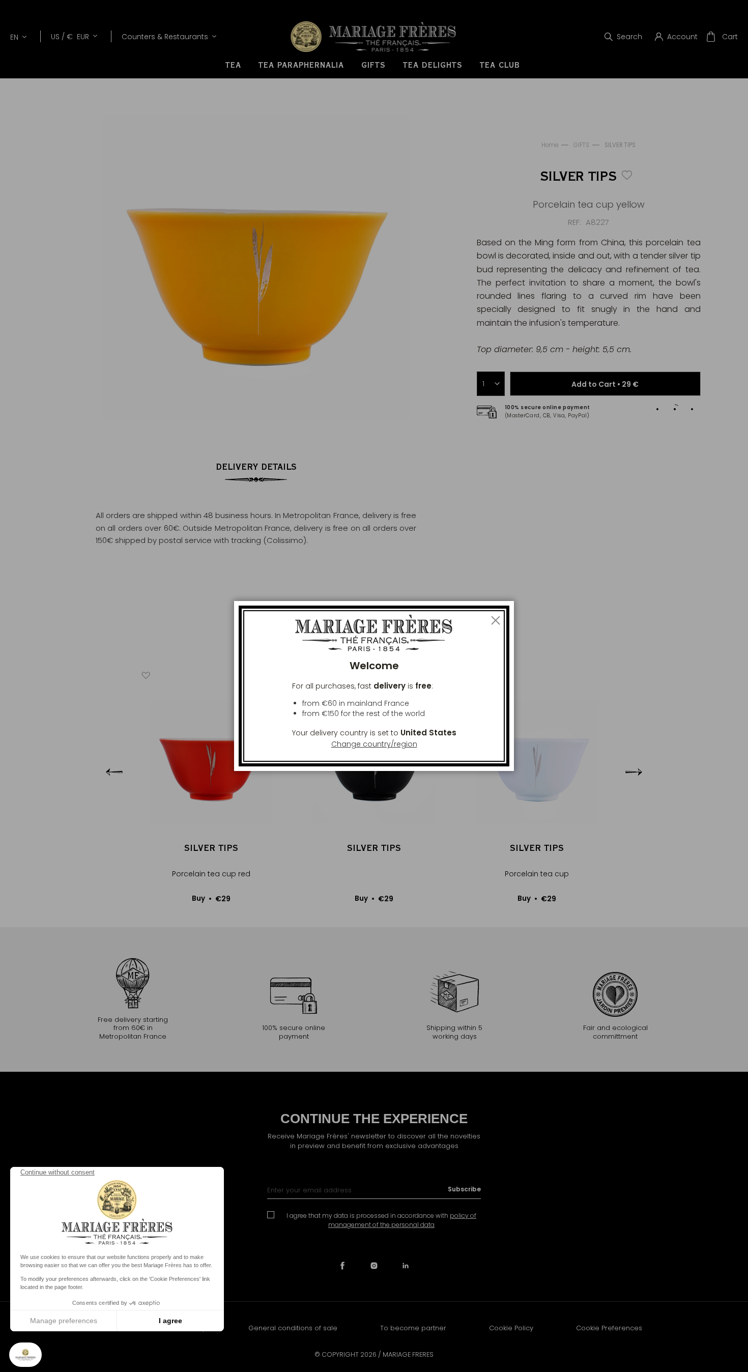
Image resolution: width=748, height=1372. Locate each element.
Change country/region (374, 744)
